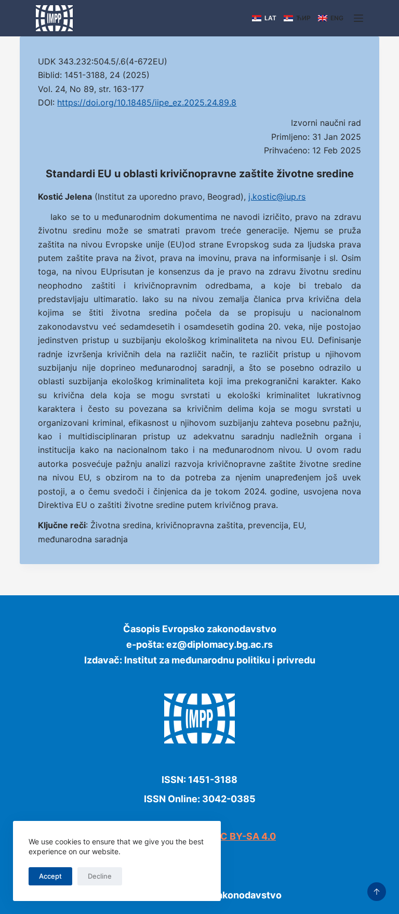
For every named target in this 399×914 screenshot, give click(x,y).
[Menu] (358, 18)
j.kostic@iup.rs (276, 196)
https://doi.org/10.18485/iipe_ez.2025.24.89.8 (146, 102)
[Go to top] (376, 891)
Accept (50, 876)
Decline (100, 876)
